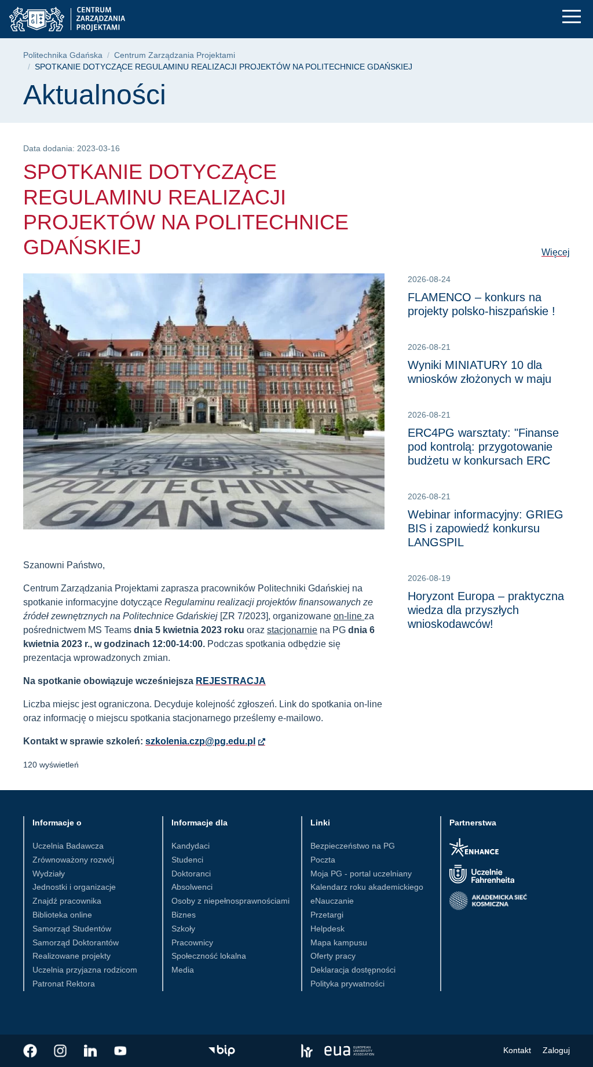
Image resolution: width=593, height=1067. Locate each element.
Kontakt (517, 1050)
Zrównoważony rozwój (73, 859)
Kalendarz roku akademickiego (366, 886)
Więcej (555, 252)
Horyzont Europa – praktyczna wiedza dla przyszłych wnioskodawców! (486, 610)
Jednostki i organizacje (74, 886)
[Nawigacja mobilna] (571, 16)
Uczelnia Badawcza (68, 845)
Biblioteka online (62, 914)
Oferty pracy (333, 955)
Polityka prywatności (347, 983)
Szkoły (183, 928)
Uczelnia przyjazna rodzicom (84, 969)
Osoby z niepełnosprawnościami (230, 900)
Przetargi (326, 914)
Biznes (183, 914)
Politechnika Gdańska (63, 55)
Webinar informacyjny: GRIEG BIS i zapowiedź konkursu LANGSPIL (485, 528)
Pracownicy (192, 942)
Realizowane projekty (71, 955)
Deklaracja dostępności (353, 969)
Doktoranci (191, 873)
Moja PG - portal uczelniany (361, 873)
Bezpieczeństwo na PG (352, 845)
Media (182, 969)
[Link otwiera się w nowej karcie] (30, 1051)
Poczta (322, 859)
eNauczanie (332, 900)
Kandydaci (190, 845)
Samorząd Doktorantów (75, 942)
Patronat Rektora (63, 983)
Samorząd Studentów (71, 928)
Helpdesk (327, 928)
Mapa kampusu (338, 942)
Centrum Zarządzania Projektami (174, 55)
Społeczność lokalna (208, 955)
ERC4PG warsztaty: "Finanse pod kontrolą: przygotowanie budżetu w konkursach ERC (483, 446)
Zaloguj (556, 1050)
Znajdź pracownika (66, 900)
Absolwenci (192, 886)
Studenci (187, 859)
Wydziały (48, 873)
